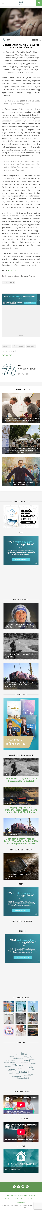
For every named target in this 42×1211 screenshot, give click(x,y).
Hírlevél (26, 1199)
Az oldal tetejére (31, 1208)
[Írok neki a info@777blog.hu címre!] (27, 374)
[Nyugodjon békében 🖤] (21, 1018)
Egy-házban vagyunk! (12, 1169)
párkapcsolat (19, 346)
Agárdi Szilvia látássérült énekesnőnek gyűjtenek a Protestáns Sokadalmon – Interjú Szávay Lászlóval (21, 450)
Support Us (21, 1202)
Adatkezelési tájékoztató (14, 1199)
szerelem (31, 346)
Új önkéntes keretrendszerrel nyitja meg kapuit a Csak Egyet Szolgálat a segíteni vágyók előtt (21, 420)
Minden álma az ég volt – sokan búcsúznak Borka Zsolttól (20, 655)
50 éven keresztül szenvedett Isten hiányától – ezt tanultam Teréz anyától (20, 625)
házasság (7, 346)
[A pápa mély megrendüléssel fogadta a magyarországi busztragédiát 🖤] (9, 1018)
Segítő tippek (8, 282)
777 (8, 40)
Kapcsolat (31, 1196)
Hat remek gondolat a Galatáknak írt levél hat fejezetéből (21, 875)
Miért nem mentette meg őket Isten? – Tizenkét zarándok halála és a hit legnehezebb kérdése (19, 684)
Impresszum (22, 1196)
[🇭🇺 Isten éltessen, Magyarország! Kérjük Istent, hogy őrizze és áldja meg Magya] (9, 1006)
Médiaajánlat (12, 1196)
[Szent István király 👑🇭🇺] (21, 1006)
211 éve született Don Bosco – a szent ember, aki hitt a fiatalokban (21, 483)
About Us (33, 1199)
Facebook (12, 270)
